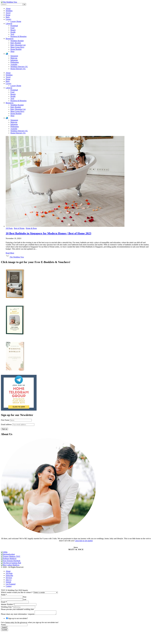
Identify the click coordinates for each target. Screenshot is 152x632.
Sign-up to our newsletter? (18, 618)
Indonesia (14, 60)
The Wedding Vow (17, 257)
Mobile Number (7, 604)
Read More (10, 253)
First (24, 597)
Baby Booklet (15, 43)
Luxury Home (15, 21)
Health (12, 32)
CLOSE (4, 630)
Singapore (14, 56)
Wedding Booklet (17, 41)
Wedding (9, 11)
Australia (13, 64)
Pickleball (14, 26)
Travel (8, 13)
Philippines (14, 62)
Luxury (8, 19)
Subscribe (9, 575)
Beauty (13, 30)
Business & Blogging (18, 36)
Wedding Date (7, 607)
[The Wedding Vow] (9, 2)
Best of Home (19, 228)
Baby (8, 17)
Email (4, 602)
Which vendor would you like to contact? (17, 592)
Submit (8, 582)
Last (24, 599)
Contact (9, 586)
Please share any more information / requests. (18, 614)
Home (8, 15)
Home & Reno (31, 228)
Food (12, 28)
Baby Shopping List (18, 45)
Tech (12, 34)
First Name (5, 420)
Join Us (8, 580)
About (8, 9)
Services (9, 578)
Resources (9, 39)
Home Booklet (15, 49)
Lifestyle (9, 24)
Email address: (6, 424)
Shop (12, 51)
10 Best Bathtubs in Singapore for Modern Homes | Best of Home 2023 (48, 233)
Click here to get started (84, 541)
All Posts (9, 228)
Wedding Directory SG (19, 67)
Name (4, 595)
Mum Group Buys (17, 47)
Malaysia (13, 58)
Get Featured (10, 584)
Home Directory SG (18, 69)
